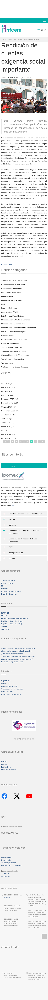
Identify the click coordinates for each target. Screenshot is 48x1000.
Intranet (12, 558)
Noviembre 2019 (8, 403)
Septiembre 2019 (8, 411)
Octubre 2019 (6, 407)
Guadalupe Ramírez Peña (11, 300)
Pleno (3, 586)
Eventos (4, 764)
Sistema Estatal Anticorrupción (13, 351)
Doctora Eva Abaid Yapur (11, 292)
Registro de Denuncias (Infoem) (12, 621)
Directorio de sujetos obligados (12, 662)
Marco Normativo (7, 583)
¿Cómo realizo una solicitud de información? (16, 651)
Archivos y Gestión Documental (14, 281)
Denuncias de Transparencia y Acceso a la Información (26, 531)
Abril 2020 (5, 383)
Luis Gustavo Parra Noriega (12, 316)
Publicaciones (6, 767)
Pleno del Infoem (8, 335)
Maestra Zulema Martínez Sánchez (15, 320)
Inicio (4, 39)
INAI (3, 304)
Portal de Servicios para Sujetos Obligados (26, 514)
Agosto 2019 (6, 415)
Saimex (12, 519)
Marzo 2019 (6, 434)
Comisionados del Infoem (11, 288)
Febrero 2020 (6, 391)
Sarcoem (12, 525)
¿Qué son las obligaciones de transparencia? (17, 659)
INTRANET (5, 613)
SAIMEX (4, 626)
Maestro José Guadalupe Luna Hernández (18, 328)
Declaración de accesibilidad (11, 865)
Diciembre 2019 (7, 399)
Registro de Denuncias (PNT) (11, 624)
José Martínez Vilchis (9, 312)
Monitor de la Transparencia (11, 694)
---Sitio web (5, 874)
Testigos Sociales (16, 553)
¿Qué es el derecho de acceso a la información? (18, 648)
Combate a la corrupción (9, 686)
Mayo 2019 (5, 426)
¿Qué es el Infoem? (8, 580)
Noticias (4, 762)
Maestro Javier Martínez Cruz (13, 324)
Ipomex (12, 466)
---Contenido (5, 876)
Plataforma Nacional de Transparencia (14, 618)
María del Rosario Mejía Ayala (13, 332)
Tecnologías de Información (12, 359)
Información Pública (9, 308)
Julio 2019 (5, 419)
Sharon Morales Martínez (11, 347)
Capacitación (6, 265)
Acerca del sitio (6, 857)
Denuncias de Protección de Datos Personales (23, 540)
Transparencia (7, 363)
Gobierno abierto (7, 692)
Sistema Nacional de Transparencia (15, 355)
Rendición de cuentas (10, 343)
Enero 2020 (6, 395)
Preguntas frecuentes (8, 770)
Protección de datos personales (14, 339)
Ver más (15, 505)
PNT (11, 547)
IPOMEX (4, 616)
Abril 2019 (5, 430)
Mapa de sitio (6, 860)
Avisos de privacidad (8, 863)
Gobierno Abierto (8, 296)
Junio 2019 (5, 423)
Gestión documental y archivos (12, 689)
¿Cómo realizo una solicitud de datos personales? (18, 656)
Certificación (5, 683)
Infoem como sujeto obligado (11, 591)
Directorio (4, 589)
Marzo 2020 (6, 387)
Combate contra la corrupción (13, 285)
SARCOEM (5, 629)
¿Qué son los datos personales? (12, 654)
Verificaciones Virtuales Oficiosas (14, 367)
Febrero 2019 (6, 438)
